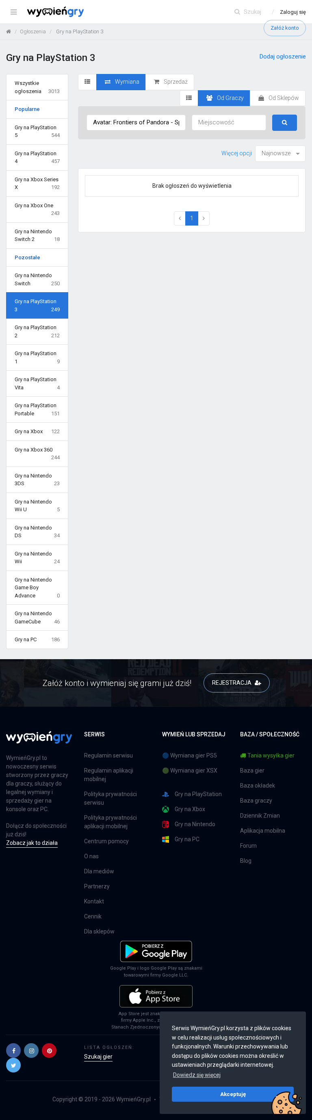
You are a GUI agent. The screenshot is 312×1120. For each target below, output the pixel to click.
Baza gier (252, 770)
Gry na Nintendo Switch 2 (37, 235)
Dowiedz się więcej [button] (197, 1075)
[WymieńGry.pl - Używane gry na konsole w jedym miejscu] (39, 742)
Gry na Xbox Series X (37, 183)
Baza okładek (257, 785)
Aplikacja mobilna (262, 830)
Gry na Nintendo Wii (37, 558)
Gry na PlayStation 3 (37, 305)
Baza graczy (256, 800)
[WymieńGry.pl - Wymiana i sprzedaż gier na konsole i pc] (55, 10)
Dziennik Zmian (260, 815)
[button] (13, 1050)
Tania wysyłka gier (271, 755)
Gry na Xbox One (37, 209)
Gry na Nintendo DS (37, 532)
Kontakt (94, 901)
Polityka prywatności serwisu (110, 798)
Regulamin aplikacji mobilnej (108, 774)
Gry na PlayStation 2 (37, 331)
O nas (91, 856)
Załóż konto (285, 28)
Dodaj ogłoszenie (283, 56)
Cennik (93, 916)
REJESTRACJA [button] (232, 682)
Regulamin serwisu (108, 755)
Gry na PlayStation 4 (37, 157)
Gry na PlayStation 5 (37, 131)
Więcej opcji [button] (236, 153)
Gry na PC (37, 639)
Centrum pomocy (106, 841)
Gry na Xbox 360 (37, 454)
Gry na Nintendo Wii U (37, 506)
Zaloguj (293, 12)
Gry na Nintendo (195, 824)
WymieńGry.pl (133, 1099)
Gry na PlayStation (198, 794)
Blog (245, 860)
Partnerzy (97, 886)
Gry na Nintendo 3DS (37, 480)
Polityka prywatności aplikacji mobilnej (110, 821)
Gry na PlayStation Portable (37, 409)
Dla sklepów (99, 931)
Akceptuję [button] (233, 1094)
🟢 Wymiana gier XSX (189, 770)
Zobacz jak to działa (32, 843)
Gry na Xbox (37, 431)
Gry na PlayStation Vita (37, 383)
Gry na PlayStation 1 (37, 357)
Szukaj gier (98, 1056)
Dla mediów (99, 871)
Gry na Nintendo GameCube (37, 617)
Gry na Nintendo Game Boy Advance (37, 588)
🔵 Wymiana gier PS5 (189, 755)
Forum (248, 845)
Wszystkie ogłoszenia (37, 87)
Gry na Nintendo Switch (37, 279)
